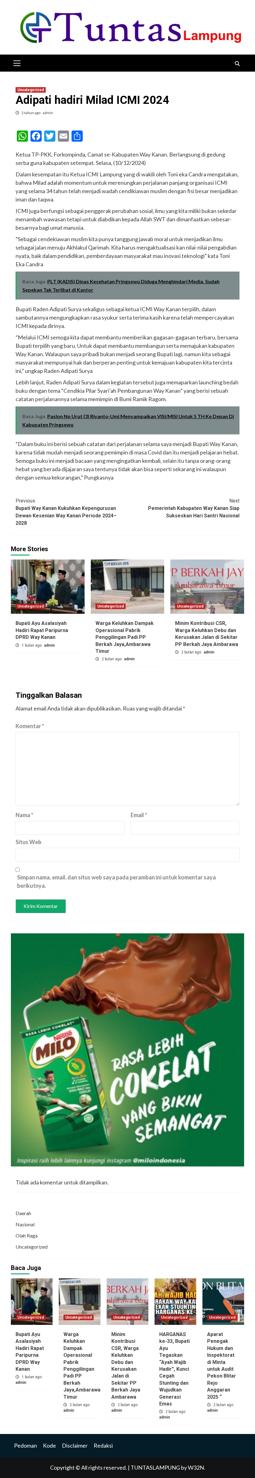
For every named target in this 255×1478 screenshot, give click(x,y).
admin (48, 112)
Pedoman (25, 1445)
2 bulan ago (112, 659)
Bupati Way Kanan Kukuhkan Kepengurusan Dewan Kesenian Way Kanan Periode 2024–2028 (66, 512)
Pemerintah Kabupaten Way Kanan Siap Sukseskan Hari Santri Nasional (193, 508)
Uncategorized (30, 90)
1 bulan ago (32, 645)
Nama (24, 815)
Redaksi (103, 1445)
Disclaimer (75, 1445)
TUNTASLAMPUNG (156, 1467)
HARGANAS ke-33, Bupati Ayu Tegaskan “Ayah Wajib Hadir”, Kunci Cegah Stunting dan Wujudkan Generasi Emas (174, 1369)
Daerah (23, 1213)
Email (139, 815)
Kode (49, 1445)
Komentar (30, 726)
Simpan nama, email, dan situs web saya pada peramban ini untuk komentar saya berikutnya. (116, 881)
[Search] (237, 64)
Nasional (25, 1224)
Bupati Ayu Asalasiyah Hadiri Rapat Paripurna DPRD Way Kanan (42, 630)
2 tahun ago (31, 112)
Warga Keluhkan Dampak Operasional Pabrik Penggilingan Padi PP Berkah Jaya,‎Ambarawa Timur (124, 637)
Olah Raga (27, 1235)
